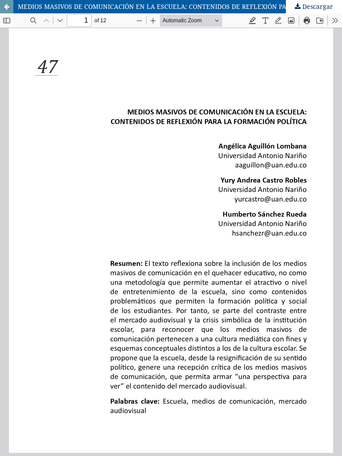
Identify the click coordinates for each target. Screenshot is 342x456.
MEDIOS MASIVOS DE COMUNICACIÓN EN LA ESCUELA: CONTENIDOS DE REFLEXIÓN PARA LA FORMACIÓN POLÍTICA (180, 6)
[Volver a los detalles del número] (6, 6)
